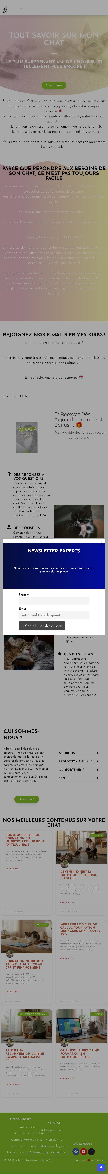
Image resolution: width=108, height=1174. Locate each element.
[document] (54, 587)
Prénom (24, 594)
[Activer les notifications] (101, 1167)
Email (23, 608)
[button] (101, 543)
